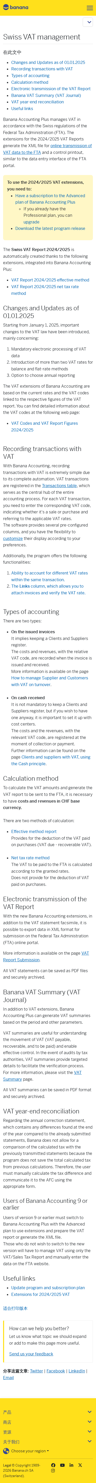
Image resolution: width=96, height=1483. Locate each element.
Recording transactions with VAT (42, 69)
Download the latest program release (50, 228)
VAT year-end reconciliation (37, 102)
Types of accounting (30, 75)
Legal (7, 1465)
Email (8, 1377)
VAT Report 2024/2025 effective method (50, 280)
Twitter (36, 1371)
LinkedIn (77, 1371)
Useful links (22, 108)
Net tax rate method (30, 858)
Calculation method (29, 82)
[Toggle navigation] (88, 8)
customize (13, 538)
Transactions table (59, 485)
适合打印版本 (15, 1308)
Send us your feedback (31, 1354)
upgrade (31, 222)
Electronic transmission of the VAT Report (51, 88)
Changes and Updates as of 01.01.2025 (48, 62)
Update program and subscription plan (48, 1287)
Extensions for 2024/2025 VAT (40, 1294)
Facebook (56, 1371)
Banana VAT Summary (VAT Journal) (46, 95)
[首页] (20, 8)
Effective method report (34, 831)
